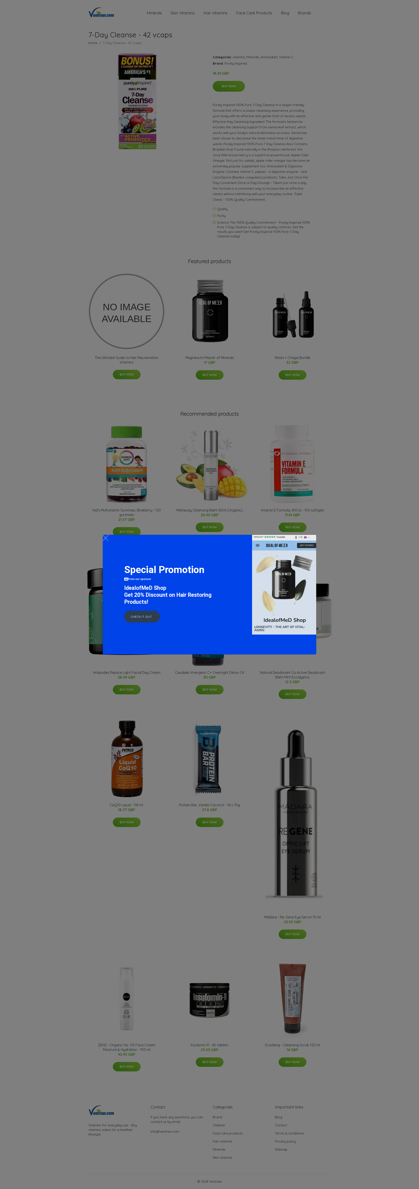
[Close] (105, 538)
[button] (142, 617)
